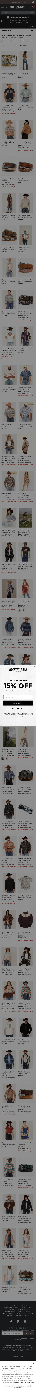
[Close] (34, 1363)
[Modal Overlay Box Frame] (18, 695)
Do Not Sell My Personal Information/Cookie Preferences (18, 1386)
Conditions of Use (18, 1382)
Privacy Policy (29, 1382)
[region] (18, 1376)
